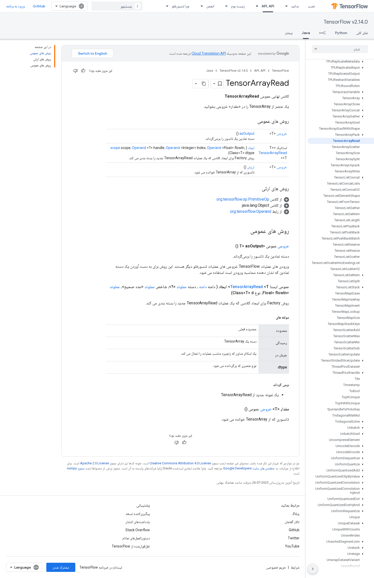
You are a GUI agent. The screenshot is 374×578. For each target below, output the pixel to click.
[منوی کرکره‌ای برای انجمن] (200, 6)
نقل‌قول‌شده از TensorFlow (131, 546)
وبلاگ (295, 514)
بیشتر (289, 33)
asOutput (246, 133)
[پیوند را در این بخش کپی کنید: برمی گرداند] (268, 385)
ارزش (250, 167)
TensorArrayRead (272, 153)
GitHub (39, 6)
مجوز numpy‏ (75, 468)
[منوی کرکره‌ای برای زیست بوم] (225, 6)
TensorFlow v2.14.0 (346, 22)
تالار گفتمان (292, 522)
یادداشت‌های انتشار (137, 522)
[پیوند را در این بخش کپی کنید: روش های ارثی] (257, 189)
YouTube (292, 546)
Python (341, 33)
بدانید (295, 6)
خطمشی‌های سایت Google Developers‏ (249, 468)
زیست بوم (238, 6)
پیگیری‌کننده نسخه (138, 514)
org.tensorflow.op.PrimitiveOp (243, 199)
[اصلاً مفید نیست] (75, 71)
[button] (341, 61)
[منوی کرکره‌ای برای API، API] (255, 6)
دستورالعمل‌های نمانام (136, 538)
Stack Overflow (137, 530)
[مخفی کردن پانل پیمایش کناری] (313, 569)
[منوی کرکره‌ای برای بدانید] (285, 6)
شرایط (295, 567)
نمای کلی (362, 33)
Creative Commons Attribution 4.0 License (180, 463)
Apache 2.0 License (94, 463)
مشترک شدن (60, 567)
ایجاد (251, 148)
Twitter (293, 538)
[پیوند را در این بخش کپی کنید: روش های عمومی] (252, 121)
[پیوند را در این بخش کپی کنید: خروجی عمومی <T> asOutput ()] (229, 246)
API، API (268, 6)
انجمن (210, 6)
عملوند (182, 286)
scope (115, 148)
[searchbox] (340, 49)
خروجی (282, 133)
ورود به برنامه (15, 6)
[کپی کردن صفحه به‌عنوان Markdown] (203, 83)
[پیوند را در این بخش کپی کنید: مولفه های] (271, 317)
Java (306, 33)
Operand (139, 148)
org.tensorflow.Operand (250, 211)
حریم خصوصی (276, 567)
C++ (322, 33)
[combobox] (117, 6)
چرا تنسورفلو (181, 6)
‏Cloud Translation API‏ (209, 53)
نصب (311, 6)
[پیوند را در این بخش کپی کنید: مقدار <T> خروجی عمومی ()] (238, 409)
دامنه (203, 286)
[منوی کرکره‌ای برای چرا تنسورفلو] (166, 6)
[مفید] (83, 71)
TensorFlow (280, 70)
